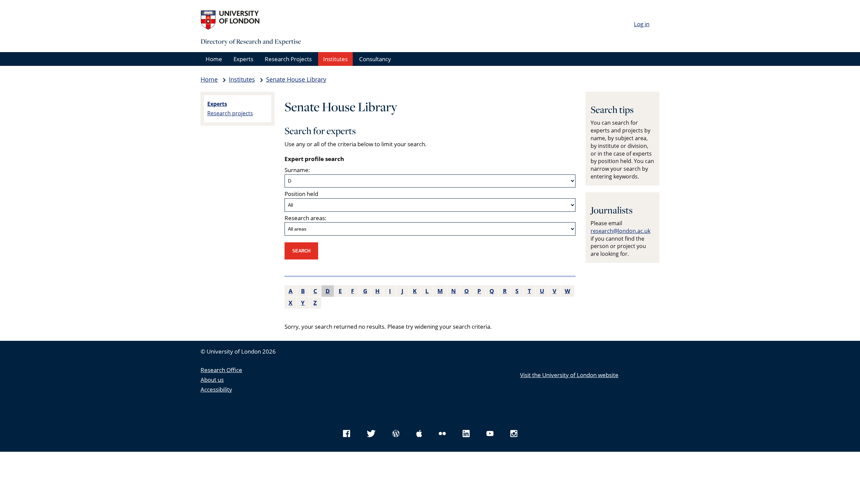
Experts (243, 59)
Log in (641, 24)
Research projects (230, 113)
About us (212, 380)
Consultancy (375, 59)
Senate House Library (296, 79)
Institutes (335, 59)
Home (214, 59)
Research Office (221, 370)
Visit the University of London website (569, 375)
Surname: (297, 170)
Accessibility (216, 389)
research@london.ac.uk (620, 231)
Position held (301, 194)
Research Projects (288, 59)
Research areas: (306, 218)
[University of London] (251, 20)
